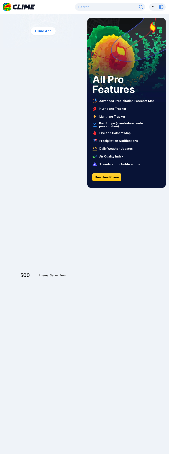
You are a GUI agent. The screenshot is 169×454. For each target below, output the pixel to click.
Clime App (43, 31)
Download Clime (107, 177)
